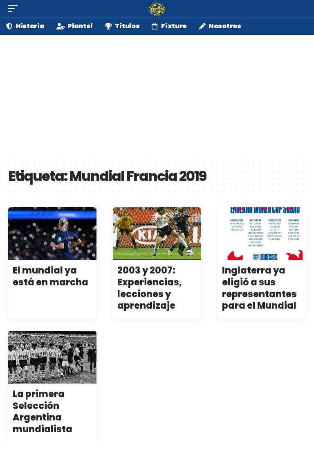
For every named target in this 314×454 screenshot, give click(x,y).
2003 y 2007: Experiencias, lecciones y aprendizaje (149, 288)
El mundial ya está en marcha (50, 276)
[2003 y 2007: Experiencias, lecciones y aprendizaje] (157, 233)
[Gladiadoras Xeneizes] (157, 8)
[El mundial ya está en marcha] (52, 233)
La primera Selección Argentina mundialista (42, 412)
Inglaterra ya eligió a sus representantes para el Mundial (259, 288)
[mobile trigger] (15, 8)
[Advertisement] (157, 96)
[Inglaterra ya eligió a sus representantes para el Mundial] (262, 233)
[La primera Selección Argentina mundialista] (52, 357)
